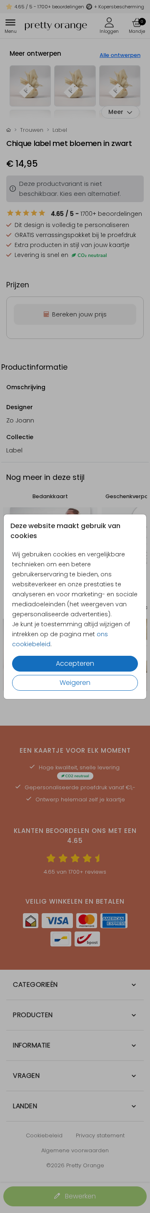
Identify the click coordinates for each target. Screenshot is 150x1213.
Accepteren (75, 663)
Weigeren (75, 682)
